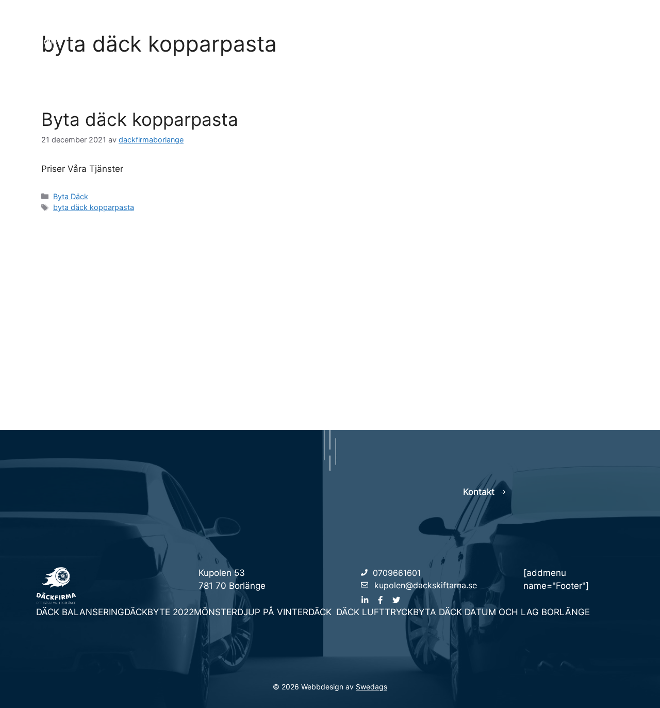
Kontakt (615, 29)
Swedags (371, 686)
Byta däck (514, 29)
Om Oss (567, 29)
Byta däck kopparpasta (139, 119)
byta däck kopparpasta (93, 207)
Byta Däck (70, 196)
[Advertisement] (330, 316)
